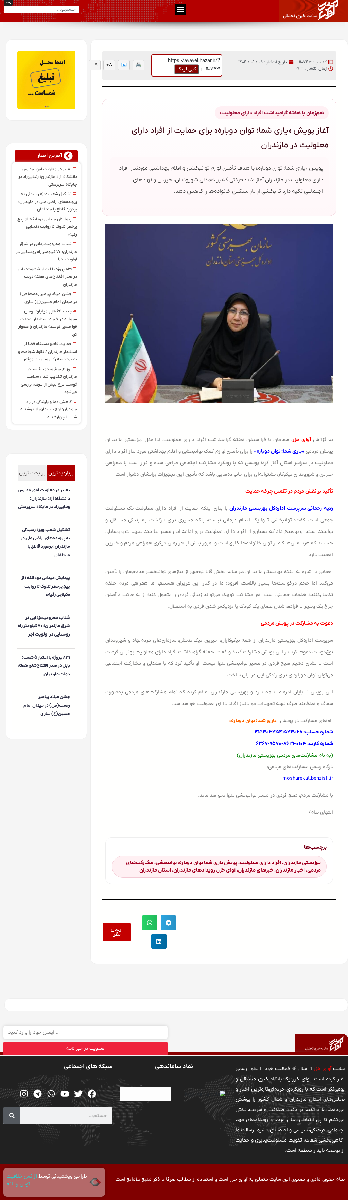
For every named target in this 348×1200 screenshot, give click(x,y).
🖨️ (138, 65)
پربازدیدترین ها (61, 475)
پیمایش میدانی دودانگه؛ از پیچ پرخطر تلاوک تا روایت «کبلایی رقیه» (47, 227)
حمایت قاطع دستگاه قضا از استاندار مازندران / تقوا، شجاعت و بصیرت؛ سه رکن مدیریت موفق (47, 351)
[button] (180, 9)
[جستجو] (11, 1115)
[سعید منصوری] (69, 518)
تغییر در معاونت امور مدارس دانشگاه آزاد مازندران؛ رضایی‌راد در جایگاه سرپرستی (47, 177)
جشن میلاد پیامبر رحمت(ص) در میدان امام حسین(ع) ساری (46, 705)
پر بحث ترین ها (32, 475)
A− (95, 65)
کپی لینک (186, 69)
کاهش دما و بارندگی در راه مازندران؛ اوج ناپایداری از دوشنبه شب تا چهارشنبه (48, 409)
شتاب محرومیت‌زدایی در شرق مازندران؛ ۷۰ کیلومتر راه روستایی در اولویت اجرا (46, 251)
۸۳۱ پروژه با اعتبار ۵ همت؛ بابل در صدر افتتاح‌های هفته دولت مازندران (47, 277)
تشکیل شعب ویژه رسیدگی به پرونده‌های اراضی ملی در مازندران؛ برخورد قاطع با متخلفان (47, 201)
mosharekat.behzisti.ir (307, 778)
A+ (109, 65)
